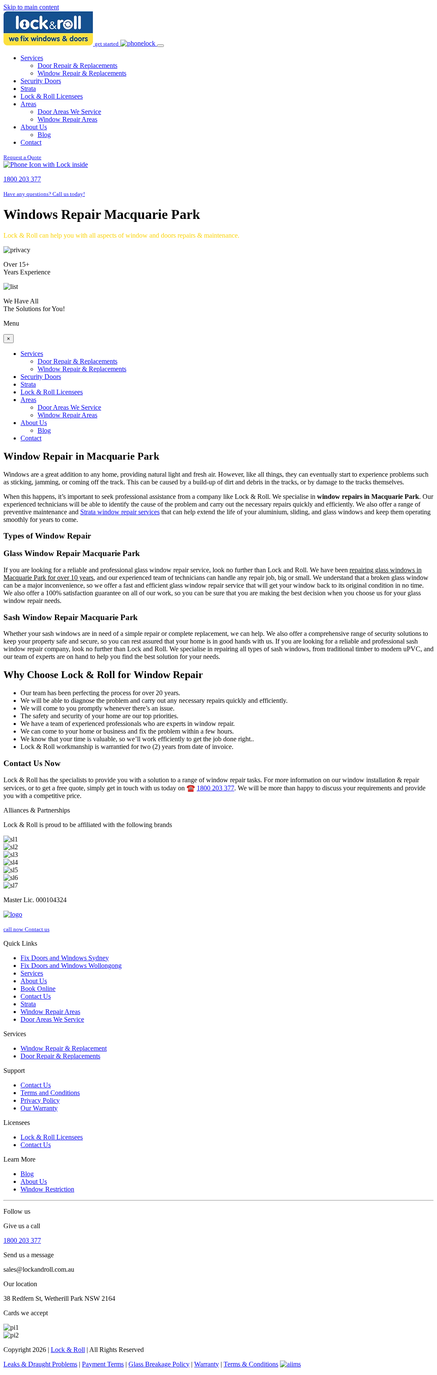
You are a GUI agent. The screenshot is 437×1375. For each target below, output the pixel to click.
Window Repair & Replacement (63, 1048)
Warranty (206, 1364)
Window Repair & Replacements (82, 73)
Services (31, 57)
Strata (28, 88)
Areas (28, 104)
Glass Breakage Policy (158, 1364)
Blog (44, 134)
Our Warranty (39, 1108)
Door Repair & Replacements (77, 65)
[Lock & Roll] (49, 43)
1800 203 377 (215, 788)
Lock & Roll (68, 1349)
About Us (33, 127)
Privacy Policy (40, 1100)
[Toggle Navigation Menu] (160, 45)
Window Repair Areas (67, 119)
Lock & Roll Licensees (51, 96)
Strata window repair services (120, 512)
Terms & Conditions (251, 1364)
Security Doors (40, 80)
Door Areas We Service (69, 111)
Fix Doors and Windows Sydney (64, 957)
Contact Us (35, 996)
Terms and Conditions (50, 1092)
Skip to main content (31, 7)
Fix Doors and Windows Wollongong (71, 965)
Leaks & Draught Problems (40, 1364)
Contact (30, 142)
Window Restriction (47, 1189)
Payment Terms (103, 1364)
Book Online (37, 988)
